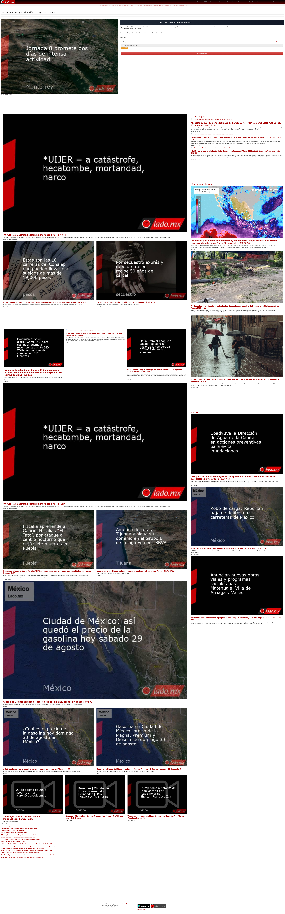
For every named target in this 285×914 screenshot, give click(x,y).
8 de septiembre (180, 5)
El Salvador (126, 5)
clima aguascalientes (201, 184)
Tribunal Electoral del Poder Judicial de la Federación (110, 5)
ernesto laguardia (199, 116)
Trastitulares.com (141, 909)
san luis (194, 412)
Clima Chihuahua (148, 5)
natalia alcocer (168, 5)
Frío (174, 5)
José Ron (133, 5)
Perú (186, 5)
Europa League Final (158, 5)
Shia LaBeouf (139, 5)
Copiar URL (124, 48)
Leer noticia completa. (202, 53)
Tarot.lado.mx (168, 904)
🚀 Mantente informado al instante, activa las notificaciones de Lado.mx (174, 22)
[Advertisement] (47, 318)
